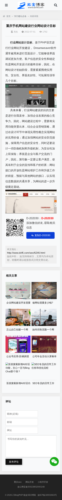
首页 (8, 16)
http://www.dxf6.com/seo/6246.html (26, 252)
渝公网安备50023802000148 (31, 487)
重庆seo (18, 482)
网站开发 (29, 482)
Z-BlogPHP (17, 495)
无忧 (16, 32)
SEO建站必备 (20, 16)
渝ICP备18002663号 (47, 495)
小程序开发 (43, 482)
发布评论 (14, 461)
